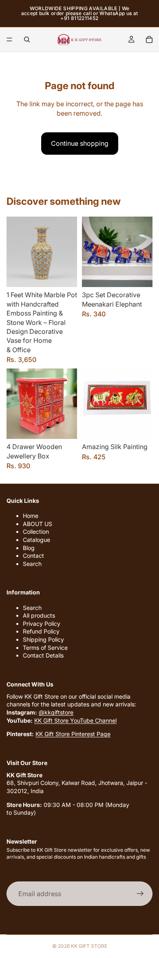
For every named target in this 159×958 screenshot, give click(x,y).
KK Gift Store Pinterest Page (72, 733)
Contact (33, 555)
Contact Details (43, 655)
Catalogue (36, 539)
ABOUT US (37, 523)
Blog (29, 547)
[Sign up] (140, 893)
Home (30, 515)
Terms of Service (45, 647)
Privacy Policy (41, 623)
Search (32, 563)
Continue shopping (79, 143)
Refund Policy (41, 631)
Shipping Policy (43, 639)
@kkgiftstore (56, 712)
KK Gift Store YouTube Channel (75, 720)
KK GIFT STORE (89, 946)
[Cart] (149, 39)
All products (39, 615)
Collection (36, 531)
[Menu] (9, 39)
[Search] (27, 39)
